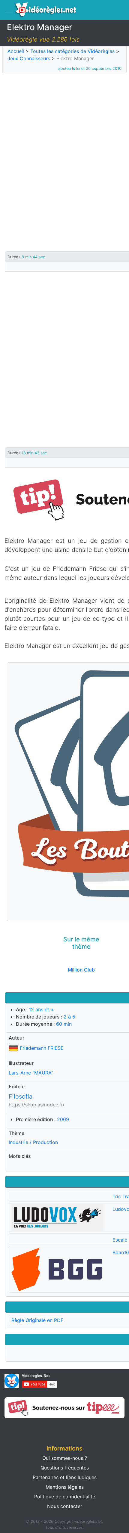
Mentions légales (65, 1487)
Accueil (16, 51)
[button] (32, 1430)
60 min (64, 1024)
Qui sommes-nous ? (64, 1458)
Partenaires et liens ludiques (65, 1477)
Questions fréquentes (64, 1468)
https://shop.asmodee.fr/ (36, 1105)
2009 (63, 1119)
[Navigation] (9, 11)
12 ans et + (41, 1009)
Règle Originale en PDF (37, 1320)
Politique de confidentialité (64, 1497)
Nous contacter (64, 1506)
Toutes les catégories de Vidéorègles (72, 51)
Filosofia (20, 1096)
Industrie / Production (33, 1142)
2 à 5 (69, 1017)
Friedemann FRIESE (42, 1048)
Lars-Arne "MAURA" (31, 1073)
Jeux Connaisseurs (29, 58)
